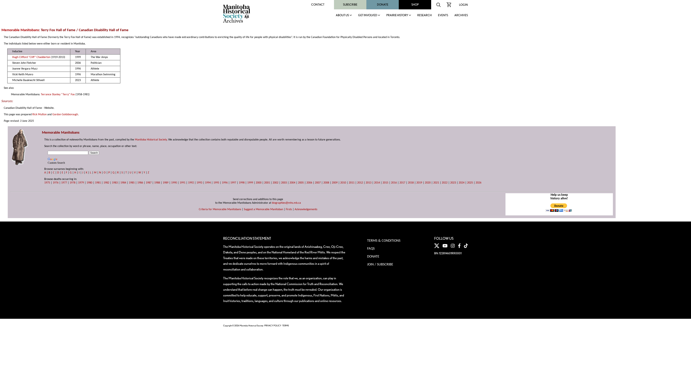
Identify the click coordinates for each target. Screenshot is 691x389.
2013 (368, 182)
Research (424, 15)
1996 (225, 182)
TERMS (285, 325)
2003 (284, 182)
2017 (402, 182)
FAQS (371, 249)
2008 (326, 182)
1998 (242, 182)
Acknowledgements (306, 209)
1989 (165, 182)
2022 (445, 182)
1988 (157, 182)
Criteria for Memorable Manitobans (220, 209)
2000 (258, 182)
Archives (461, 15)
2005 (301, 182)
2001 (267, 182)
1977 (64, 182)
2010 (343, 182)
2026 (478, 182)
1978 (72, 182)
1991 (182, 182)
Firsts (289, 209)
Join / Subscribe (380, 264)
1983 (115, 182)
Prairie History (397, 15)
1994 (208, 182)
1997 (233, 182)
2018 (411, 182)
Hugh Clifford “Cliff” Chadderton (31, 57)
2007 (318, 182)
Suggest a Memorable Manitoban (263, 209)
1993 (199, 182)
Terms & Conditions (383, 241)
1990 (174, 182)
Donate (382, 4)
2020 (428, 182)
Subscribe (350, 4)
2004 (292, 182)
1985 (132, 182)
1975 (47, 182)
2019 (419, 182)
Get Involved (367, 15)
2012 (360, 182)
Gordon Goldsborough (65, 114)
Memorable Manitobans (20, 30)
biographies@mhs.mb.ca (286, 203)
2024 (461, 182)
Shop (415, 4)
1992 (191, 182)
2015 (385, 182)
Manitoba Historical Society (151, 139)
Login (463, 4)
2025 (470, 182)
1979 (81, 182)
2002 (275, 182)
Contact (317, 4)
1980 (89, 182)
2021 (436, 182)
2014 (377, 182)
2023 (453, 182)
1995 (216, 182)
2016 (394, 182)
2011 (351, 182)
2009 (335, 182)
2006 (309, 182)
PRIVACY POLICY (272, 325)
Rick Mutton (39, 114)
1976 (55, 182)
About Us (342, 15)
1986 (140, 182)
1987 (149, 182)
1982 (106, 182)
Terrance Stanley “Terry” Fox (58, 94)
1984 (123, 182)
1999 (250, 182)
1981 (98, 182)
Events (443, 15)
